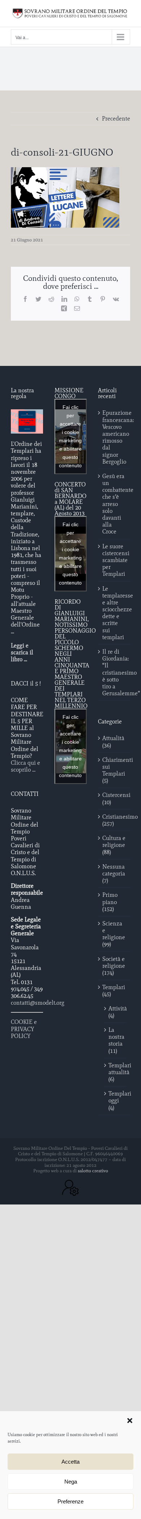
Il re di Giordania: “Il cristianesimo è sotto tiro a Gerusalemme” (114, 672)
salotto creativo (93, 1170)
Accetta (70, 1462)
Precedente (116, 118)
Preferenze (70, 1501)
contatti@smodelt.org (37, 1002)
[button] (129, 1420)
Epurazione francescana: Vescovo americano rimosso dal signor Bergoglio (114, 437)
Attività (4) (115, 1012)
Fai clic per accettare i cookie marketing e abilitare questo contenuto (70, 436)
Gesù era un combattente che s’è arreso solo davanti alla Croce (114, 504)
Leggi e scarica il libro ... (22, 652)
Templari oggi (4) (115, 1100)
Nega (70, 1481)
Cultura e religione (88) (113, 845)
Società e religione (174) (113, 965)
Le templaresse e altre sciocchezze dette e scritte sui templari (114, 613)
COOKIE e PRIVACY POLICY (24, 1028)
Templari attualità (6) (115, 1072)
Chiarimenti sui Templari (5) (114, 770)
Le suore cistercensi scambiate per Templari (114, 560)
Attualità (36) (113, 741)
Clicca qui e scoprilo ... (25, 766)
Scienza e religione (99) (113, 934)
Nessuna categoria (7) (113, 873)
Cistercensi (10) (114, 798)
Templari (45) (113, 990)
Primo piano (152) (110, 901)
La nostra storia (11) (115, 1040)
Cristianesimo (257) (114, 820)
